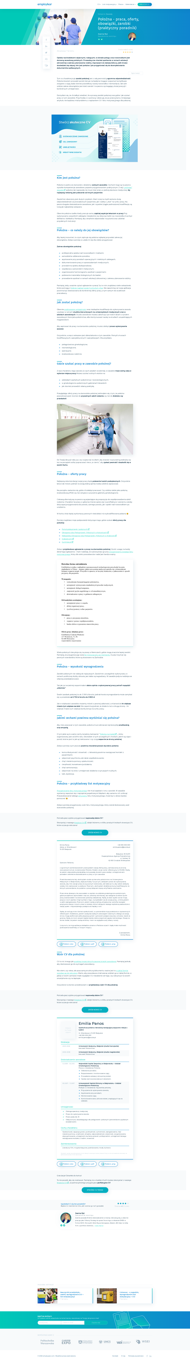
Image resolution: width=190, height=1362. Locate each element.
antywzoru (82, 796)
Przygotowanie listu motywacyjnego (72, 791)
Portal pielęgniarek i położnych (74, 529)
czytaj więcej (99, 1225)
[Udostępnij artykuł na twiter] (46, 52)
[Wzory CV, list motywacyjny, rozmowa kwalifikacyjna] (45, 4)
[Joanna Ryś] (65, 1218)
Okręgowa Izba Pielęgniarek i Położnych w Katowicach (84, 532)
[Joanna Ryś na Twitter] (102, 39)
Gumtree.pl (66, 542)
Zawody (109, 14)
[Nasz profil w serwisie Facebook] (147, 1356)
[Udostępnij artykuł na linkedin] (46, 46)
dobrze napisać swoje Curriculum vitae (87, 288)
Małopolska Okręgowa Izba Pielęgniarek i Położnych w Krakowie (88, 536)
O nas (123, 1356)
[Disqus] (95, 1256)
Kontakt (115, 1356)
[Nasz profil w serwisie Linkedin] (150, 1356)
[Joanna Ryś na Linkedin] (99, 39)
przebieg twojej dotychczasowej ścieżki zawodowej (95, 961)
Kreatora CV (79, 823)
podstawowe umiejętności (75, 309)
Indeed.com (67, 539)
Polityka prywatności (136, 1356)
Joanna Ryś (103, 34)
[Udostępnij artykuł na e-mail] (46, 59)
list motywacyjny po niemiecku (97, 655)
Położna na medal (107, 734)
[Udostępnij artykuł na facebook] (46, 40)
